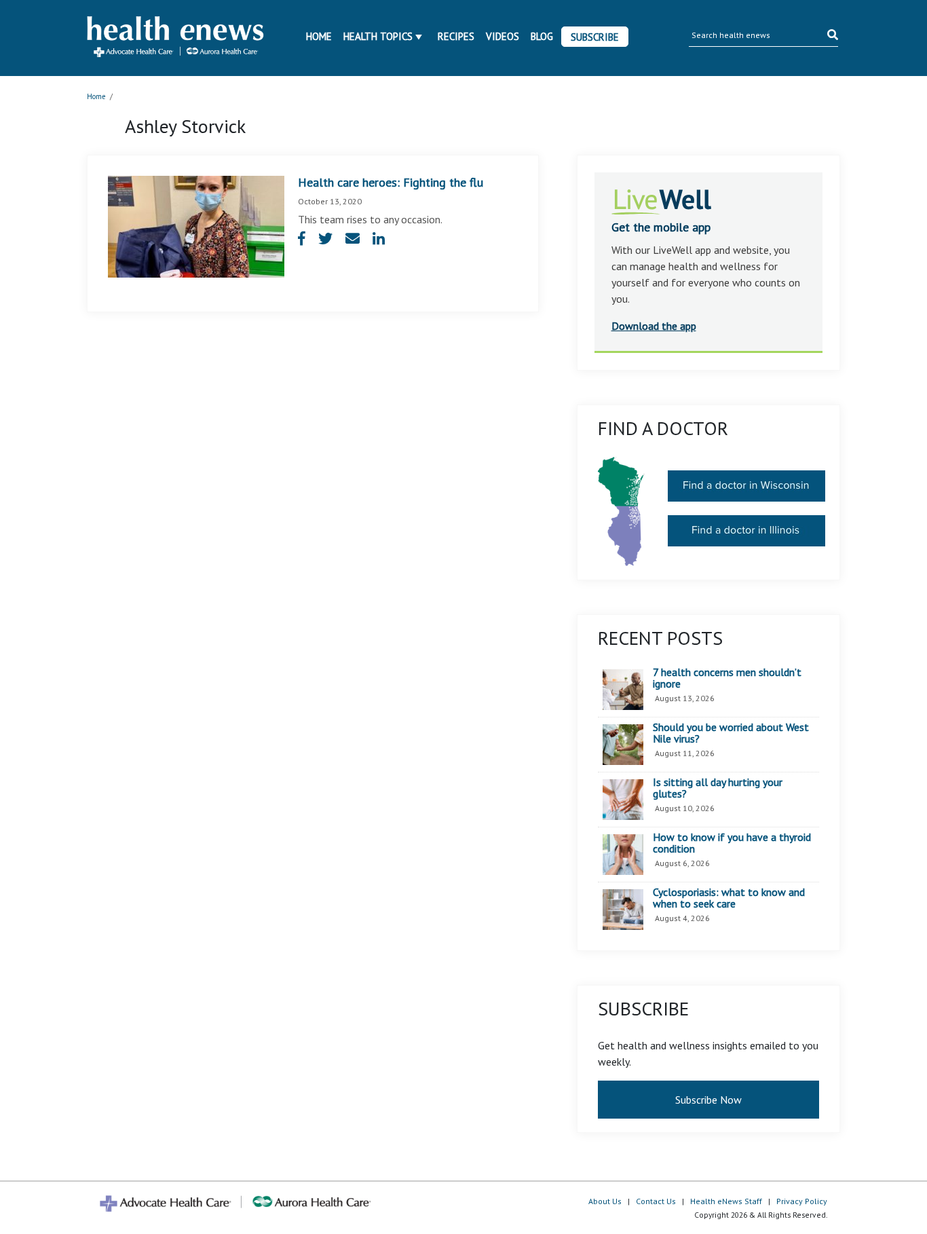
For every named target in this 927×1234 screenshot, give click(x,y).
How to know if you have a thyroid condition (732, 843)
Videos (502, 36)
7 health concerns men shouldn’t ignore (727, 678)
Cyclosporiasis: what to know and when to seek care (729, 898)
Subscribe (595, 37)
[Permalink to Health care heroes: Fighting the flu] (196, 225)
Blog (542, 36)
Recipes (456, 36)
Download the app (653, 326)
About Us (605, 1201)
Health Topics (378, 36)
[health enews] (176, 38)
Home (319, 36)
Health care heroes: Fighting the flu (390, 182)
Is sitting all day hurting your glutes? (717, 788)
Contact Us (656, 1201)
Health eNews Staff (726, 1201)
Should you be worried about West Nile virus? (731, 733)
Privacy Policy (801, 1201)
